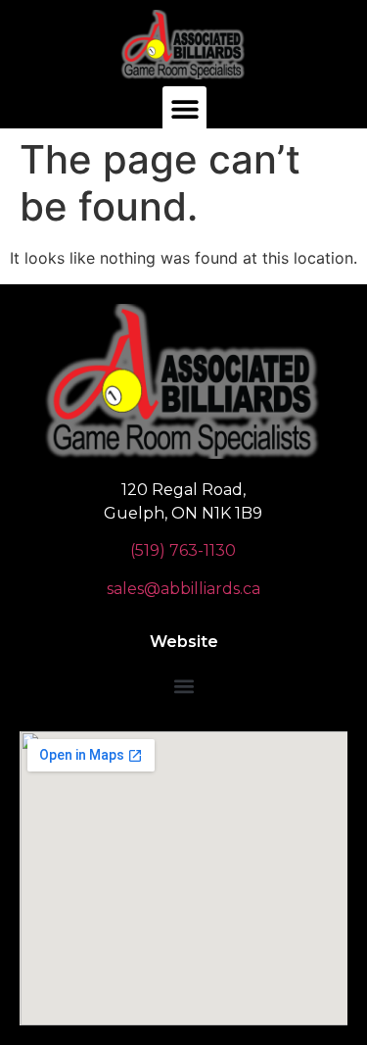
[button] (184, 108)
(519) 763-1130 (183, 550)
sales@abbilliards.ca (183, 588)
